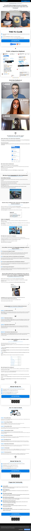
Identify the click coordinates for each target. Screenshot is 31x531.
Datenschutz (17, 524)
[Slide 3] (14, 75)
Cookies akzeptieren (27, 529)
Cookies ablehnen (21, 529)
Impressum (14, 524)
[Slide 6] (16, 75)
